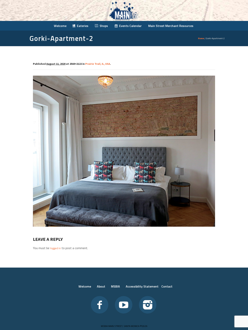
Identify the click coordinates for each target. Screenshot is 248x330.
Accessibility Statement (142, 286)
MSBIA (115, 286)
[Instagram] (147, 305)
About (101, 286)
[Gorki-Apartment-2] (124, 151)
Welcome (84, 286)
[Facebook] (99, 305)
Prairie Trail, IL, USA (97, 64)
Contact (166, 286)
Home (201, 38)
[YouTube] (123, 305)
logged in (55, 248)
